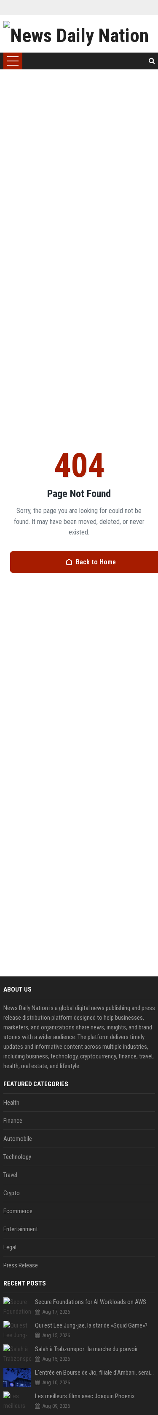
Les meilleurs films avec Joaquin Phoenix (85, 1396)
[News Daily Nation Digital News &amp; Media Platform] (79, 33)
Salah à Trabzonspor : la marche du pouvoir (86, 1349)
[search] (152, 61)
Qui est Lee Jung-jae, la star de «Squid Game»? (91, 1325)
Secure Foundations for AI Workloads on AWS (90, 1302)
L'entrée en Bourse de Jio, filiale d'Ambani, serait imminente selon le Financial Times (95, 1372)
